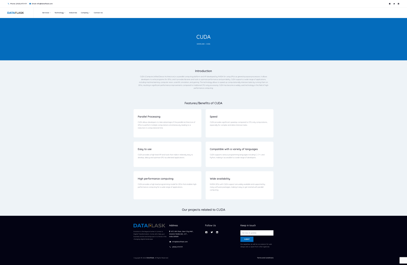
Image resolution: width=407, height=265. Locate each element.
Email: (42, 4)
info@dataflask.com (180, 242)
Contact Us (98, 13)
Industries (73, 13)
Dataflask (150, 258)
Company (84, 13)
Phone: (18, 4)
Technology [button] (59, 13)
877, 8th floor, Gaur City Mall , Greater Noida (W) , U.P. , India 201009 (181, 233)
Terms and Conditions (265, 258)
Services (45, 13)
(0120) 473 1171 (177, 247)
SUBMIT (247, 239)
